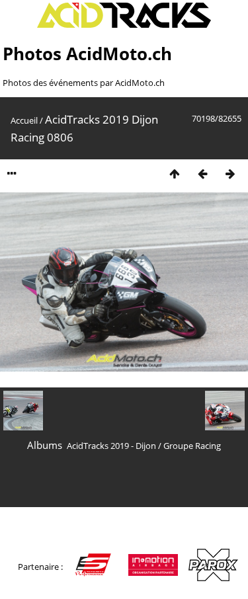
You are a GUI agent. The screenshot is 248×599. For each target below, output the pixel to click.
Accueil (24, 120)
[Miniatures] (174, 173)
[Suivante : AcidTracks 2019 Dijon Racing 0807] (230, 173)
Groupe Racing (192, 446)
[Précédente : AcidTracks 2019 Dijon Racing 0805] (202, 173)
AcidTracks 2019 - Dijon (111, 446)
